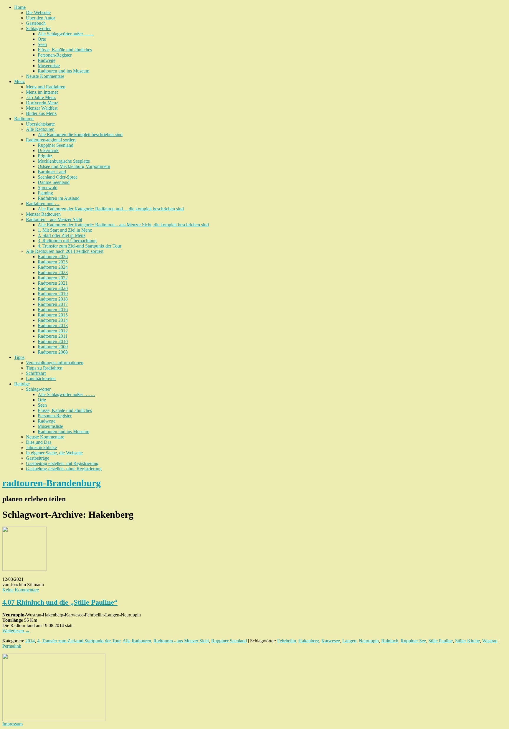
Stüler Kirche (467, 640)
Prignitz (45, 155)
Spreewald (47, 187)
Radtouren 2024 (53, 267)
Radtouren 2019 (53, 293)
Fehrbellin (286, 640)
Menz (19, 81)
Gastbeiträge (37, 458)
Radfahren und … (43, 203)
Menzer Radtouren (43, 214)
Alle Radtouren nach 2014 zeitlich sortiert (64, 251)
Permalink (11, 646)
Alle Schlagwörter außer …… (66, 33)
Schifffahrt (36, 373)
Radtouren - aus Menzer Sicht (181, 640)
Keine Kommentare (20, 589)
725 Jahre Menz (41, 97)
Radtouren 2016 (53, 309)
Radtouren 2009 (53, 346)
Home (20, 7)
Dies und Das (38, 442)
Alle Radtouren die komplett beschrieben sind (80, 134)
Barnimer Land (52, 171)
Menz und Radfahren (45, 86)
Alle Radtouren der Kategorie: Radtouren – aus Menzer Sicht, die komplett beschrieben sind (123, 224)
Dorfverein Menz (42, 102)
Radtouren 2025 (53, 261)
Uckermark (48, 150)
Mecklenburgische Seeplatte (64, 161)
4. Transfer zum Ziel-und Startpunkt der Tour (79, 245)
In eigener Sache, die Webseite (54, 452)
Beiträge (22, 383)
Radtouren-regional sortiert (51, 139)
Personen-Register (55, 54)
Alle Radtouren (40, 129)
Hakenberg (308, 640)
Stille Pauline (440, 640)
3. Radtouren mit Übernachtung (67, 240)
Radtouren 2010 (53, 341)
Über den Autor (40, 17)
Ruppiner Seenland (55, 145)
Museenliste (49, 65)
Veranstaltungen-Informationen (54, 362)
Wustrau (490, 640)
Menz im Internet (42, 92)
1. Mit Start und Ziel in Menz (65, 229)
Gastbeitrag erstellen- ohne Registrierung (64, 468)
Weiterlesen (16, 630)
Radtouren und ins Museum (63, 70)
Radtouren (24, 118)
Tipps (19, 357)
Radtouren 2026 (53, 256)
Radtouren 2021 (53, 283)
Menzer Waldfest (41, 107)
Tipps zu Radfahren (44, 367)
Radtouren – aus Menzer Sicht (54, 219)
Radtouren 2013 (53, 325)
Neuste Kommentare (45, 76)
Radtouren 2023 (53, 272)
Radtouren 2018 (53, 298)
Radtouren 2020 (53, 288)
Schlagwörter (38, 28)
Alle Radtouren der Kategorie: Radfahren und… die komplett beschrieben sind (111, 208)
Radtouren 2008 (53, 351)
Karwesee (330, 640)
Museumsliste (50, 426)
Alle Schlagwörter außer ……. (66, 394)
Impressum (12, 723)
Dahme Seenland (54, 182)
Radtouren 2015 (53, 314)
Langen (349, 640)
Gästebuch (36, 23)
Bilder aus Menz (41, 113)
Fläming (45, 192)
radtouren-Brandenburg (51, 483)
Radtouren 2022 (53, 277)
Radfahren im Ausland (59, 198)
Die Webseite (38, 12)
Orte (42, 39)
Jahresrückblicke (41, 447)
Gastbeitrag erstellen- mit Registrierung (62, 463)
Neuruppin (369, 640)
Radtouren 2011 (52, 336)
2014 (30, 640)
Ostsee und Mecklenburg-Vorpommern (74, 166)
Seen (42, 44)
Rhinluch (389, 640)
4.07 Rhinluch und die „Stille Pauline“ (60, 602)
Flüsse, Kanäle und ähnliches (65, 49)
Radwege (46, 60)
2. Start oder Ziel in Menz (61, 235)
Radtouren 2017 (53, 304)
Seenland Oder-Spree (57, 176)
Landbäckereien (41, 378)
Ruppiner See (413, 640)
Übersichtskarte (40, 123)
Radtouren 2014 (53, 320)
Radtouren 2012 (53, 330)
